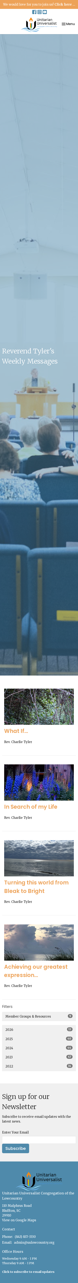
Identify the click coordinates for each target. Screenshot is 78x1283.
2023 (38, 1057)
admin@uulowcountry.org (34, 1242)
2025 (38, 1039)
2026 (38, 1030)
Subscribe (15, 1148)
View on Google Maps (19, 1220)
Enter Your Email (15, 1132)
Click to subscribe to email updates (28, 1272)
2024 (38, 1048)
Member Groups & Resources (38, 1016)
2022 (38, 1066)
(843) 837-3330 (25, 1237)
